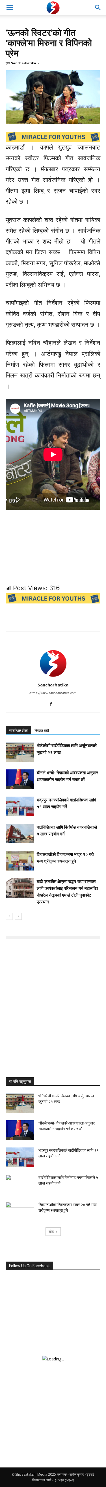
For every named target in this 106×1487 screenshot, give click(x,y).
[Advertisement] (53, 993)
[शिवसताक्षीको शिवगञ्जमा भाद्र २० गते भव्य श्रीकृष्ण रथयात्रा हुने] (20, 861)
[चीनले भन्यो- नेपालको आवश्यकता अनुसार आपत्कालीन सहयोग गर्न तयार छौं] (20, 779)
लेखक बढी (41, 730)
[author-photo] (53, 677)
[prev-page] (9, 916)
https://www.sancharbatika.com (53, 693)
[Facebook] (53, 704)
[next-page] (18, 916)
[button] (10, 7)
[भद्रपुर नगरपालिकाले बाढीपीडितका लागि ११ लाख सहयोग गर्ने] (20, 806)
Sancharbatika (23, 63)
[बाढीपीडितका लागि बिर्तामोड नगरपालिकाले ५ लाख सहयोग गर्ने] (20, 833)
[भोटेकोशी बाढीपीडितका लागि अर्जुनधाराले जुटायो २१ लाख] (20, 752)
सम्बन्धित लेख (18, 730)
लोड (51, 1231)
